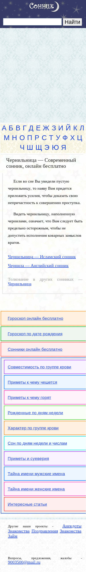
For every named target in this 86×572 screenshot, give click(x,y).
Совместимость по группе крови (39, 367)
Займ (12, 536)
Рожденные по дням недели (35, 412)
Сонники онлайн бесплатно (35, 349)
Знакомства (19, 530)
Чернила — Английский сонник (38, 265)
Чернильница (19, 284)
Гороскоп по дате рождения (35, 334)
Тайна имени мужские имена (36, 473)
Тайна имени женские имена (36, 489)
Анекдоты (71, 525)
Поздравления (45, 530)
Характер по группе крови (33, 428)
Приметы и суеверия (28, 458)
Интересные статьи (27, 504)
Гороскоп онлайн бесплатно (35, 318)
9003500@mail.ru (24, 562)
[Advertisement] (43, 73)
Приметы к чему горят (29, 397)
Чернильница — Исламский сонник (42, 256)
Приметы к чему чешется (32, 382)
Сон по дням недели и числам (37, 443)
